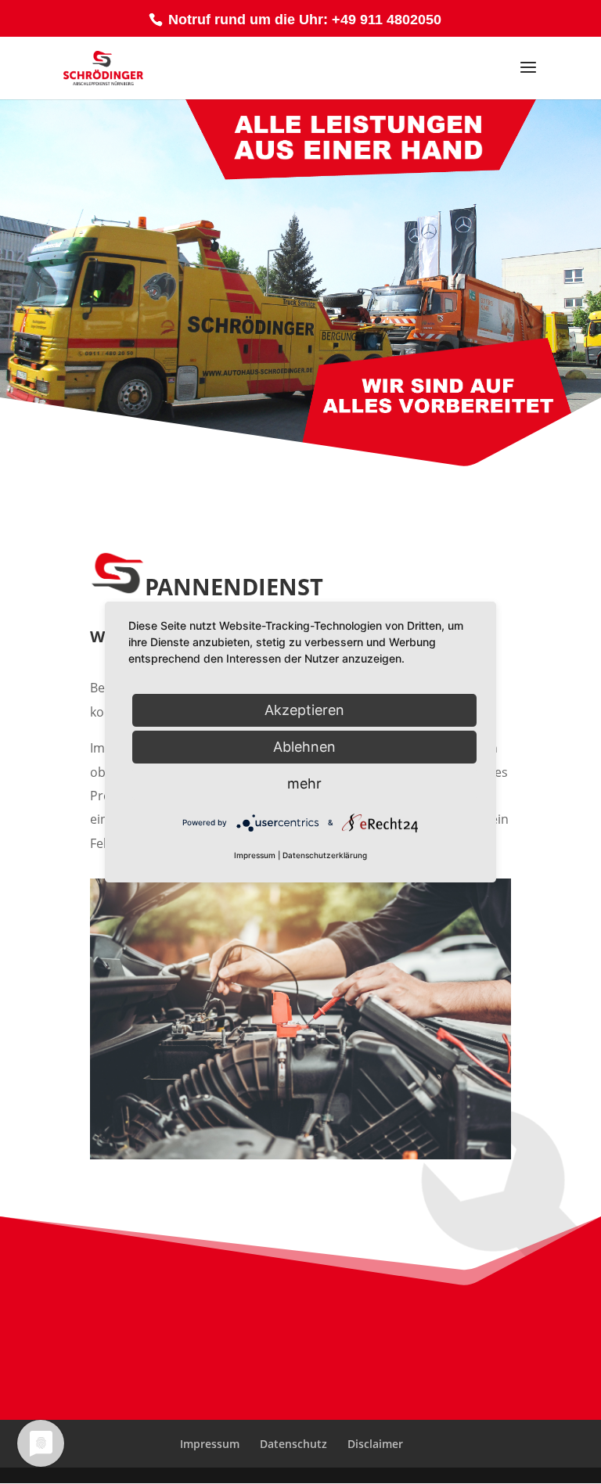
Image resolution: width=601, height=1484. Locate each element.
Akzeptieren (304, 710)
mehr (304, 783)
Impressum (209, 1443)
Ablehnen (304, 746)
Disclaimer (375, 1443)
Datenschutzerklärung (325, 855)
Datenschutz (293, 1443)
